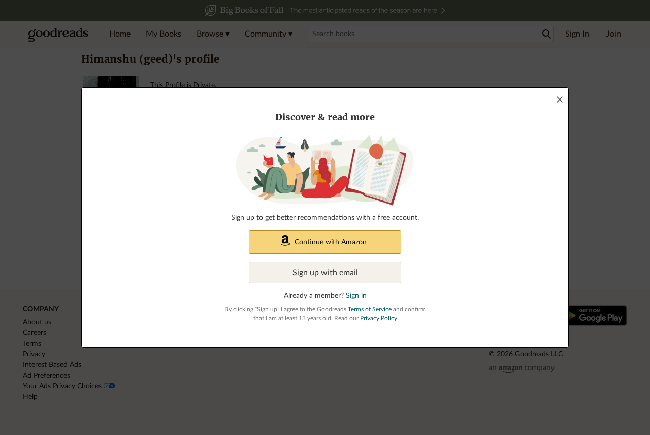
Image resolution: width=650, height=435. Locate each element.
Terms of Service (370, 309)
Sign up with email (325, 273)
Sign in (356, 295)
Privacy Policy (378, 318)
